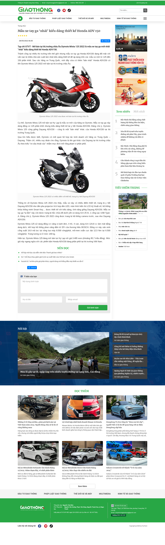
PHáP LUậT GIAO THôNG (62, 18)
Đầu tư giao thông (121, 365)
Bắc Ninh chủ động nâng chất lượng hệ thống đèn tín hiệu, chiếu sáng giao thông (133, 122)
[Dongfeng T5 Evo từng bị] (126, 407)
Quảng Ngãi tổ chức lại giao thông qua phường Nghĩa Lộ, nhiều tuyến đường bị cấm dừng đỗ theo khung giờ (129, 372)
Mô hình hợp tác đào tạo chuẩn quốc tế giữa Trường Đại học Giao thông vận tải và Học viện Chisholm (134, 176)
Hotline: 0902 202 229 (77, 3)
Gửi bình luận (93, 308)
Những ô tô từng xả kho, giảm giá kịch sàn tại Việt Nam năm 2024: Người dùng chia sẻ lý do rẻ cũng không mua (38, 425)
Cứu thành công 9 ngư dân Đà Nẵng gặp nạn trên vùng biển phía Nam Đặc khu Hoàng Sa (133, 163)
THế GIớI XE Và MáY (86, 18)
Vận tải (117, 352)
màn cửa (124, 226)
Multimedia (105, 494)
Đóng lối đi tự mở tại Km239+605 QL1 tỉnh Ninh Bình (128, 335)
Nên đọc (63, 248)
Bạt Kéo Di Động (129, 222)
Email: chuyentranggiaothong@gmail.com (54, 3)
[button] (120, 213)
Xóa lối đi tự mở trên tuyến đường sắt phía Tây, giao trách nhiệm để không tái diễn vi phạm (133, 135)
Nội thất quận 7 (123, 234)
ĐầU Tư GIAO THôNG (37, 18)
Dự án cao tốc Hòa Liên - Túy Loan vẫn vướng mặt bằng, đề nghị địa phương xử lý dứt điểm (128, 360)
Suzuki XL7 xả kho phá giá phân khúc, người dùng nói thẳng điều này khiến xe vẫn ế (52, 261)
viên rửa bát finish (129, 238)
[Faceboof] (39, 526)
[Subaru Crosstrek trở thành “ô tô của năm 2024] (126, 453)
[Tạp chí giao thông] (35, 10)
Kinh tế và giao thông (129, 494)
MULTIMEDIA (105, 18)
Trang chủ (21, 26)
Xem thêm (82, 486)
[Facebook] (59, 10)
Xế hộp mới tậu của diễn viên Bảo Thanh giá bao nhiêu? (41, 253)
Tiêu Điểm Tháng (127, 187)
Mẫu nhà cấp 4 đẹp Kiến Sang (133, 242)
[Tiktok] (69, 10)
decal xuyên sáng (127, 230)
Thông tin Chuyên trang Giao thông (28, 3)
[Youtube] (64, 10)
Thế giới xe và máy (83, 494)
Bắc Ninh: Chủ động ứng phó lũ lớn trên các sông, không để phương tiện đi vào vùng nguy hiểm (134, 150)
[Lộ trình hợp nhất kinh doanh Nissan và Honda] (82, 407)
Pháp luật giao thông (55, 494)
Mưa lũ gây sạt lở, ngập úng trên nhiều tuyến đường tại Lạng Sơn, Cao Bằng (60, 372)
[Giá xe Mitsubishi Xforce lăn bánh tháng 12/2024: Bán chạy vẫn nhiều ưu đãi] (82, 453)
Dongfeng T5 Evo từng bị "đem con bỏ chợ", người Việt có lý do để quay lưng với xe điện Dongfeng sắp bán (125, 425)
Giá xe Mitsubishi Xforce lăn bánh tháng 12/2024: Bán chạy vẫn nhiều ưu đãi (79, 469)
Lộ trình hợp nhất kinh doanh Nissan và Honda (82, 422)
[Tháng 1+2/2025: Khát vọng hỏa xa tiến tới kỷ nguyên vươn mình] (132, 201)
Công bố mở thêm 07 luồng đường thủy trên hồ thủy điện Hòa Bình (128, 347)
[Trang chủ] (20, 18)
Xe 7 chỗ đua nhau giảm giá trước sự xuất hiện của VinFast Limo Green (47, 257)
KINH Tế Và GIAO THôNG (126, 18)
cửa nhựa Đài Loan (130, 218)
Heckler (120, 246)
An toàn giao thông (27, 375)
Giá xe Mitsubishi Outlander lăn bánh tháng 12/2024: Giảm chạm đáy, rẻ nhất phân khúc (36, 469)
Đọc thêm (82, 391)
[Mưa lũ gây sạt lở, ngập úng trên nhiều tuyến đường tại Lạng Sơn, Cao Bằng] (63, 355)
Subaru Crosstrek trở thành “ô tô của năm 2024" (124, 469)
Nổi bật (22, 328)
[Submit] (145, 10)
